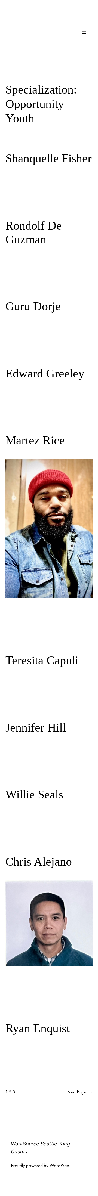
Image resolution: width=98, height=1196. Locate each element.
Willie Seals (34, 794)
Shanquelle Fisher (48, 158)
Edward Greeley (44, 373)
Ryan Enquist (37, 1028)
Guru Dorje (33, 306)
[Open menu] (84, 32)
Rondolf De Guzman (33, 232)
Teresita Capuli (41, 660)
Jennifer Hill (35, 727)
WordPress (60, 1165)
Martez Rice (35, 440)
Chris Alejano (38, 861)
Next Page (80, 1092)
